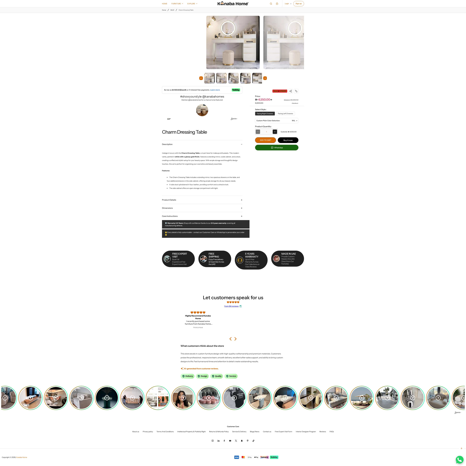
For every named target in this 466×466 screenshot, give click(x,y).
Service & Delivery (239, 431)
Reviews (323, 431)
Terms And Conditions (165, 431)
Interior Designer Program (306, 431)
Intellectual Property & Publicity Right (191, 431)
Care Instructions (170, 216)
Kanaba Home (21, 457)
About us (135, 431)
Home (164, 10)
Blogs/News (254, 431)
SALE (172, 10)
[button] (209, 78)
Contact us (267, 431)
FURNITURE (176, 4)
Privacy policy (148, 431)
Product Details (169, 200)
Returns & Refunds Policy (219, 431)
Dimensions (167, 208)
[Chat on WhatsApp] (460, 460)
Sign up (299, 3)
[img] (233, 302)
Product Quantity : (263, 126)
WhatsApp (278, 148)
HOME (164, 4)
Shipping (287, 100)
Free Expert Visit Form (283, 431)
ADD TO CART (265, 140)
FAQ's (332, 431)
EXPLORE (191, 4)
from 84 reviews (231, 306)
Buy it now (288, 140)
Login (287, 3)
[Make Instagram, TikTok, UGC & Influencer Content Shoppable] (234, 119)
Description (167, 144)
